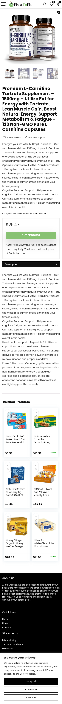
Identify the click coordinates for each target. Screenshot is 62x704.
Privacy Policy (9, 640)
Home (5, 619)
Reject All (31, 697)
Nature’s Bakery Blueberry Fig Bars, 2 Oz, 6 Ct (15, 492)
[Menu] (3, 4)
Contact (6, 627)
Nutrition (28, 213)
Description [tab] (11, 264)
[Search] (44, 4)
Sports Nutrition (39, 213)
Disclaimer (7, 648)
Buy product (31, 235)
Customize (31, 689)
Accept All (31, 681)
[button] (58, 12)
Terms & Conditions (12, 644)
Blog (4, 623)
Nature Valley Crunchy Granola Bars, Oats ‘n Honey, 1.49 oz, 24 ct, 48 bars (43, 444)
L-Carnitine (18, 213)
